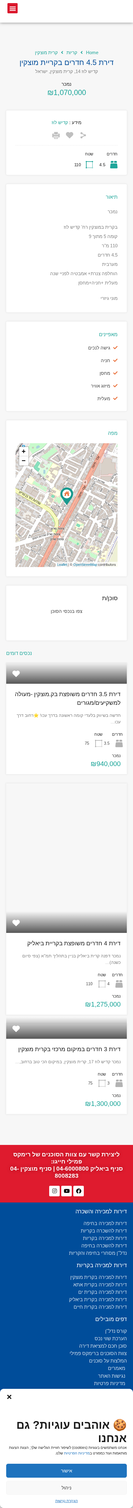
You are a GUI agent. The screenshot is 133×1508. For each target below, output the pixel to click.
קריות (71, 52)
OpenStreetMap (85, 564)
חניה (105, 360)
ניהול (66, 1487)
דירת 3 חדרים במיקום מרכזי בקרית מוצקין (69, 1049)
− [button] (24, 461)
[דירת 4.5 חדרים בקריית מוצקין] (66, 496)
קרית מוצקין (46, 52)
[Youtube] (66, 1191)
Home (92, 52)
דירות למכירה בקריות (102, 1265)
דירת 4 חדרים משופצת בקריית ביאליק (74, 943)
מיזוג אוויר (100, 385)
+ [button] (24, 451)
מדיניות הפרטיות (77, 1453)
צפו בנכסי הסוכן (66, 611)
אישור (66, 1470)
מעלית (103, 398)
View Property (66, 679)
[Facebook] (78, 1191)
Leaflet (62, 564)
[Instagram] (54, 1191)
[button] (9, 1396)
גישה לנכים (99, 347)
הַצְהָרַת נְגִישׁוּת (66, 1501)
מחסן (105, 373)
